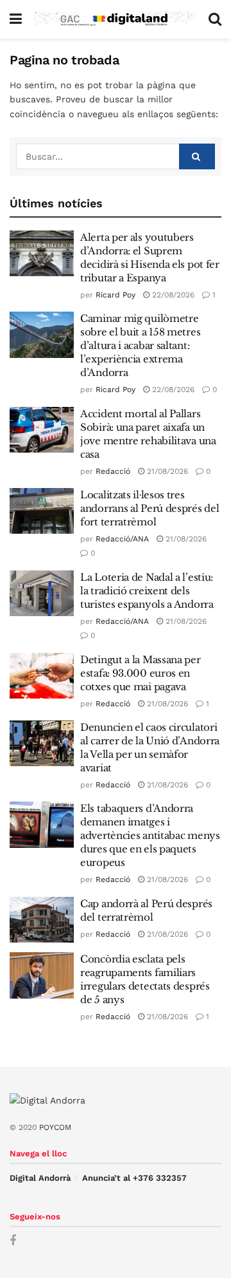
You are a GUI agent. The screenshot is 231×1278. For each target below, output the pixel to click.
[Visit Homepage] (115, 20)
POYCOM (55, 1127)
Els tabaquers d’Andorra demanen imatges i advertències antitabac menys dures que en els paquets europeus (150, 835)
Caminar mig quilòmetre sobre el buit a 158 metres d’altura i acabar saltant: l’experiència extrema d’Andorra (140, 345)
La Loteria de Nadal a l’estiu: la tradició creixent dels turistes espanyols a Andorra (147, 590)
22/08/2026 (172, 294)
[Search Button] (215, 19)
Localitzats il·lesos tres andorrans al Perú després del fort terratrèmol (149, 508)
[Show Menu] (16, 19)
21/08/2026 (166, 471)
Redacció (113, 471)
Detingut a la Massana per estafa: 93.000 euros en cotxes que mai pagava (140, 673)
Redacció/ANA (122, 538)
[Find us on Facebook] (13, 1241)
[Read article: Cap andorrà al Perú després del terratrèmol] (42, 920)
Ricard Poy (115, 294)
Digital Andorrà (40, 1178)
